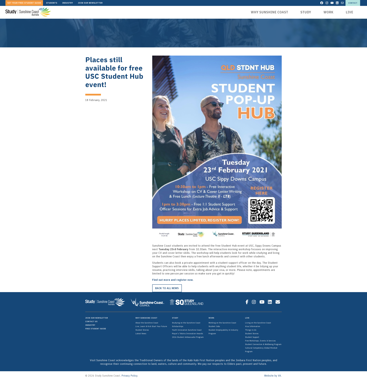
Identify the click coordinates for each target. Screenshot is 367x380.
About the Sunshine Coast (146, 323)
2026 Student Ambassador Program (188, 337)
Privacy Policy (129, 375)
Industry (90, 325)
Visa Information (252, 326)
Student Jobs (214, 326)
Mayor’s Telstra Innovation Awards (187, 333)
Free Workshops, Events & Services (260, 341)
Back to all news (167, 288)
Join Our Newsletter (96, 318)
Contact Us (91, 321)
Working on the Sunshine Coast (222, 323)
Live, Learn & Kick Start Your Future (151, 326)
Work (328, 12)
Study (305, 12)
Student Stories (142, 330)
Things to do (250, 330)
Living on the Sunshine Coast (258, 323)
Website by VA (272, 375)
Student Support (252, 337)
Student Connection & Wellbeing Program (263, 344)
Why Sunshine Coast (269, 12)
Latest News (140, 333)
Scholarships (177, 326)
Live (349, 12)
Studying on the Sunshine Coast (186, 323)
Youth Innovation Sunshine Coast (187, 330)
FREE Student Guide (95, 328)
